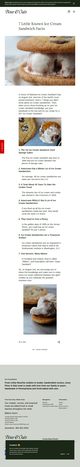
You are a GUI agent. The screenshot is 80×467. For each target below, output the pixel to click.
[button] (73, 3)
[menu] (73, 11)
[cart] (68, 11)
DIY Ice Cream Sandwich (30, 113)
